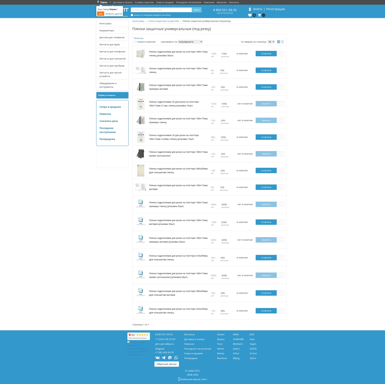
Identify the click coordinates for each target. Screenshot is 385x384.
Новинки (105, 114)
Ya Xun (253, 353)
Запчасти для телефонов (112, 51)
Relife (236, 334)
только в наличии (146, 41)
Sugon (253, 343)
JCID (252, 334)
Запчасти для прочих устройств (110, 74)
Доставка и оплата (122, 2)
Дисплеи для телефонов (111, 37)
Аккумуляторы (106, 30)
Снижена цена (109, 121)
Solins (253, 358)
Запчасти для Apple (109, 44)
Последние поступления (188, 2)
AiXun (236, 353)
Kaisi (252, 339)
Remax (220, 353)
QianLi (236, 348)
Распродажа (107, 139)
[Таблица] (279, 41)
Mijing (236, 358)
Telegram (160, 348)
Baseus (221, 339)
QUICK (253, 348)
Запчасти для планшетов (112, 58)
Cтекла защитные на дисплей (163, 21)
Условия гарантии (144, 2)
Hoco (220, 343)
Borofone (222, 358)
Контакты (234, 2)
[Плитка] (283, 41)
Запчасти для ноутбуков (111, 65)
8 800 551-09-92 (225, 10)
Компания (209, 2)
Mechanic (238, 343)
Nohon (220, 348)
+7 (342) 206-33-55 (165, 339)
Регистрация (275, 9)
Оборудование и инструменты (108, 85)
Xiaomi (220, 334)
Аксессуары (105, 23)
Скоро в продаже (165, 2)
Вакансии (222, 2)
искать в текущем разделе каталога (152, 15)
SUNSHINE (238, 339)
